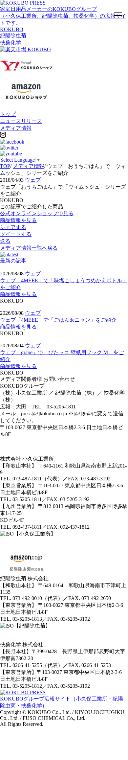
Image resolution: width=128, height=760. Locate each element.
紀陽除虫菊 (13, 35)
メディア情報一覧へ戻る (29, 248)
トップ (8, 114)
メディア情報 (16, 128)
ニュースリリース (21, 121)
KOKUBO (11, 29)
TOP (5, 166)
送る (5, 241)
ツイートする (16, 234)
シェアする (13, 227)
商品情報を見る (18, 294)
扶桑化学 (10, 42)
